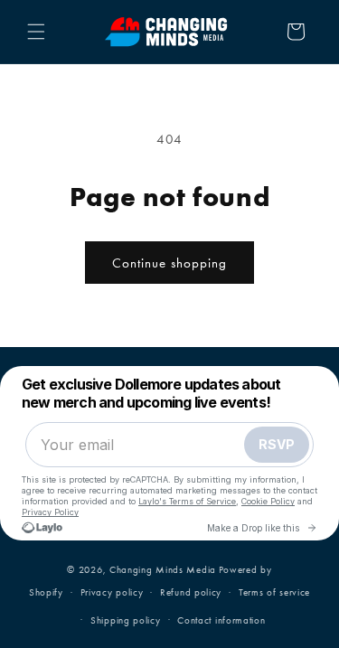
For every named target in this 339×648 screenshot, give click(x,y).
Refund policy (190, 592)
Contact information (221, 620)
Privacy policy (112, 592)
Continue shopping (169, 263)
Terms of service (274, 592)
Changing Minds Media (162, 570)
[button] (36, 32)
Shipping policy (125, 620)
